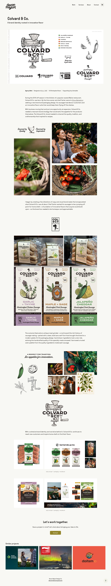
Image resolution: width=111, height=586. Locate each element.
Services (81, 5)
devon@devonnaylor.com (55, 580)
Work (73, 5)
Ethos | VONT (44, 91)
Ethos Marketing (77, 100)
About (89, 5)
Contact (96, 5)
